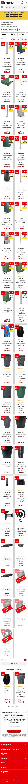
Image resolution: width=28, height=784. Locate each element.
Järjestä (14, 39)
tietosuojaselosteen (12, 737)
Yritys (3, 763)
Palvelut (4, 767)
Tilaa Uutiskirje (14, 731)
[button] (2, 7)
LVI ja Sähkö (9, 22)
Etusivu (3, 22)
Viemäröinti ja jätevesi (7, 24)
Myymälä (4, 754)
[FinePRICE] (21, 34)
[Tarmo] (4, 34)
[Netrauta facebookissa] (12, 776)
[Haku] (24, 7)
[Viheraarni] (13, 34)
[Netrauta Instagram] (17, 776)
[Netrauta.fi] (7, 2)
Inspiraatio (4, 772)
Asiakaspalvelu (6, 745)
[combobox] (16, 7)
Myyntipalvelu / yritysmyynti (10, 749)
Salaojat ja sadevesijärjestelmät (9, 26)
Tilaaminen (4, 758)
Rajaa (23, 39)
